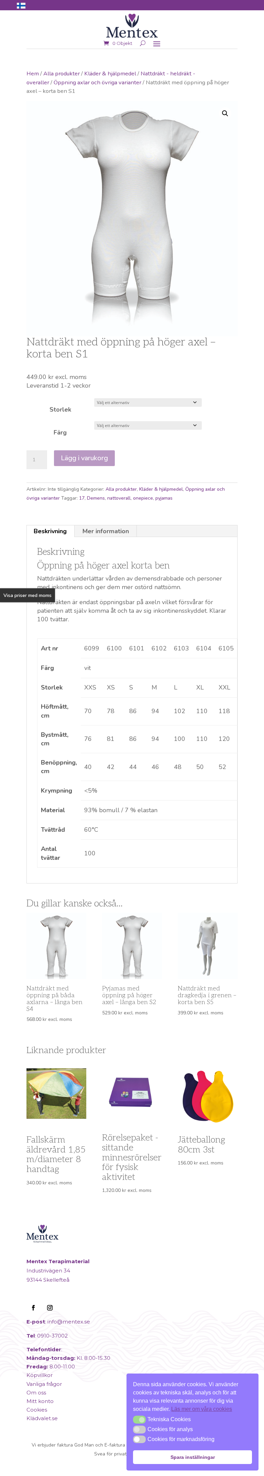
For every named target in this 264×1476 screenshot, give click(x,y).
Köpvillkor (39, 1375)
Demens (96, 498)
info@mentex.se (68, 1321)
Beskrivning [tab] (50, 531)
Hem (32, 73)
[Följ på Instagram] (50, 1308)
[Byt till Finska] (21, 5)
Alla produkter (61, 73)
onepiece (143, 498)
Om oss (36, 1392)
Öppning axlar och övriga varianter (97, 82)
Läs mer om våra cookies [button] (201, 1409)
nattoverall (119, 498)
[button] (225, 113)
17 (82, 498)
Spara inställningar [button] (192, 1457)
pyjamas (164, 498)
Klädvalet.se (42, 1418)
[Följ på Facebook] (33, 1308)
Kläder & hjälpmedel (110, 73)
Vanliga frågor (44, 1384)
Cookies (36, 1409)
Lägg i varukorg (84, 458)
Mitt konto (40, 1401)
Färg (60, 432)
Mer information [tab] (105, 531)
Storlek (60, 409)
